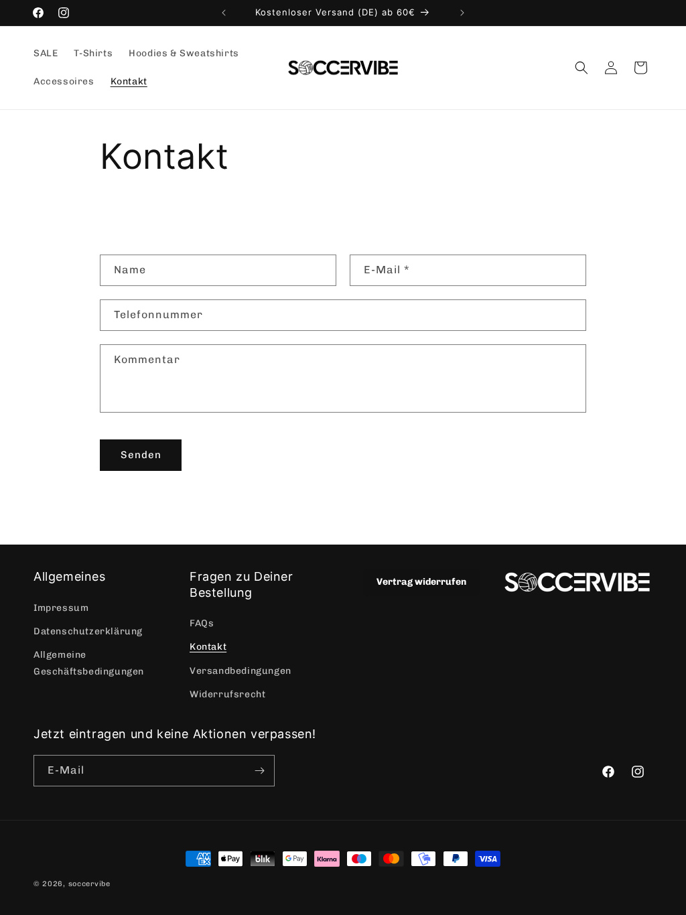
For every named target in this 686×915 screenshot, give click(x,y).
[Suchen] (581, 67)
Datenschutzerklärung (88, 631)
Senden (141, 455)
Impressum (60, 608)
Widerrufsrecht (227, 694)
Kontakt (208, 646)
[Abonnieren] (259, 770)
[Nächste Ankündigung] (462, 12)
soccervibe (89, 883)
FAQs (202, 623)
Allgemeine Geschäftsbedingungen (88, 663)
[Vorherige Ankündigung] (223, 12)
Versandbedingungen (240, 671)
